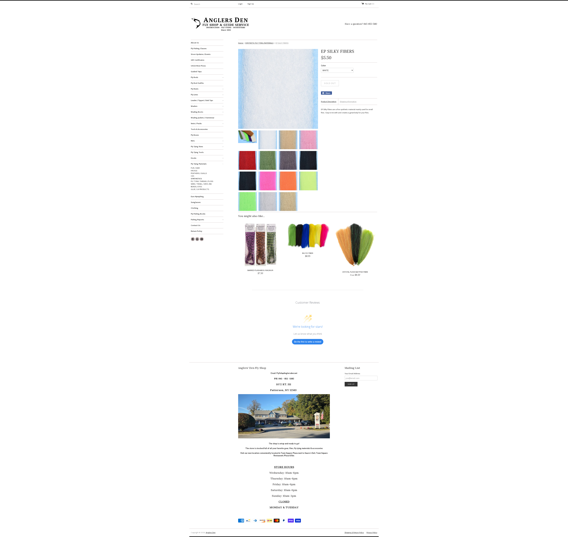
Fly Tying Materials (207, 164)
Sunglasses (196, 202)
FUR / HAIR (195, 168)
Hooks (207, 158)
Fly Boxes (195, 135)
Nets (207, 141)
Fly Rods (207, 77)
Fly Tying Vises (207, 146)
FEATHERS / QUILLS (199, 173)
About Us (195, 43)
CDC (192, 176)
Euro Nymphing (197, 196)
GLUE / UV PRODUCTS (200, 189)
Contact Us (195, 225)
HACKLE (194, 170)
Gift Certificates (197, 60)
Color (323, 65)
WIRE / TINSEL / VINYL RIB (201, 184)
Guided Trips (196, 71)
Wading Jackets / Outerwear (202, 118)
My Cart (369, 4)
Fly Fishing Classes (198, 48)
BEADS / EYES (196, 186)
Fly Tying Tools (197, 152)
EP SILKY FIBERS (282, 43)
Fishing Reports (207, 219)
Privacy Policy (372, 532)
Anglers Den (211, 532)
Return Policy (196, 231)
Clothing (194, 208)
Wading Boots (207, 112)
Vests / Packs (207, 123)
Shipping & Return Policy (354, 532)
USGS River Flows (198, 66)
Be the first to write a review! (307, 341)
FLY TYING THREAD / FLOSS (202, 181)
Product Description (328, 101)
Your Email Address (352, 373)
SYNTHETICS (196, 178)
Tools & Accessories (199, 129)
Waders (207, 106)
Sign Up (250, 4)
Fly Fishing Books (198, 214)
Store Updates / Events (200, 54)
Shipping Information (348, 101)
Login (240, 4)
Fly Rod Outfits (197, 83)
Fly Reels (207, 89)
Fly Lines (207, 94)
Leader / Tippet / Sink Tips (207, 100)
